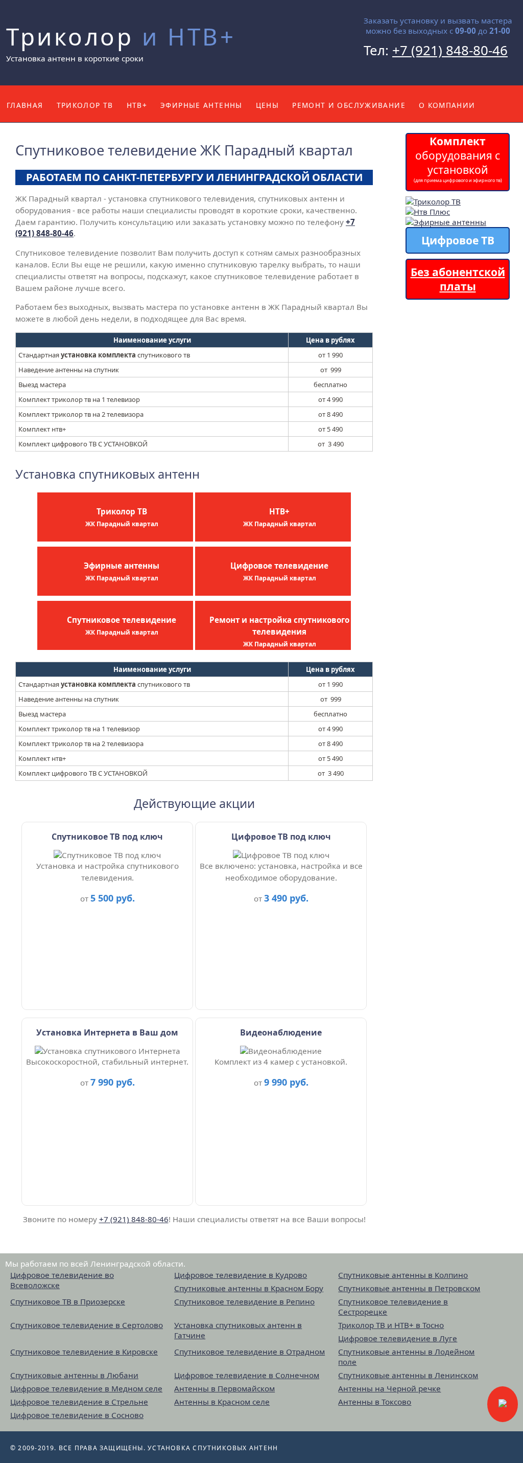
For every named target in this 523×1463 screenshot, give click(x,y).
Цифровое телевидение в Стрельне (79, 1402)
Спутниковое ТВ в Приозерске (67, 1301)
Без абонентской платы (458, 279)
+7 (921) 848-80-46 (450, 50)
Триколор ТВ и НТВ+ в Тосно (391, 1325)
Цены (267, 105)
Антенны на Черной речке (389, 1388)
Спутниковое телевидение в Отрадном (249, 1351)
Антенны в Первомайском (224, 1388)
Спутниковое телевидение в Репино (244, 1301)
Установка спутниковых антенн (213, 1448)
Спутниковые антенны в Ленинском (408, 1375)
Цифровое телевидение (279, 571)
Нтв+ (137, 105)
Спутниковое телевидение (121, 626)
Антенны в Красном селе (222, 1402)
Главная (25, 105)
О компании (447, 105)
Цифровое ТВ (457, 240)
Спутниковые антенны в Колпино (403, 1275)
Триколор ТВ (85, 105)
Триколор (120, 36)
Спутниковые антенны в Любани (74, 1375)
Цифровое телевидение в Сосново (77, 1415)
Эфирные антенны (201, 105)
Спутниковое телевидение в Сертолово (86, 1325)
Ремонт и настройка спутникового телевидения (279, 631)
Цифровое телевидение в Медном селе (86, 1388)
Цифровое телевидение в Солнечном (246, 1375)
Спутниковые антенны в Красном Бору (248, 1288)
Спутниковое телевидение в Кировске (84, 1351)
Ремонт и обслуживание (349, 105)
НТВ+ (279, 517)
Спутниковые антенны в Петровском (409, 1288)
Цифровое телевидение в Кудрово (240, 1275)
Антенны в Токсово (374, 1402)
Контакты (28, 142)
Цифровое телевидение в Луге (397, 1338)
